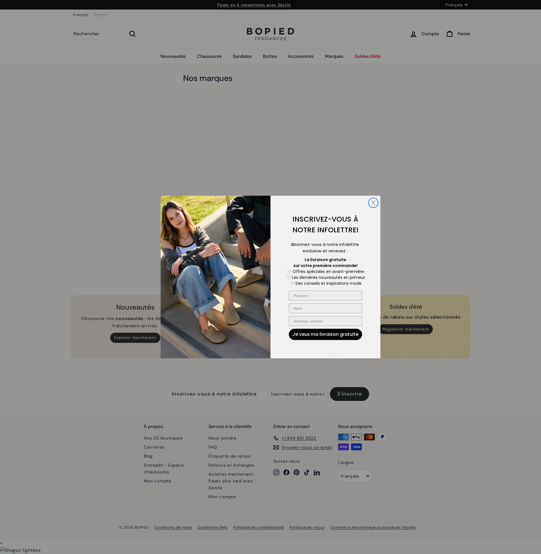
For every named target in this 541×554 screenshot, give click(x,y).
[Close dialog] (373, 203)
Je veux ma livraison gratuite (325, 334)
